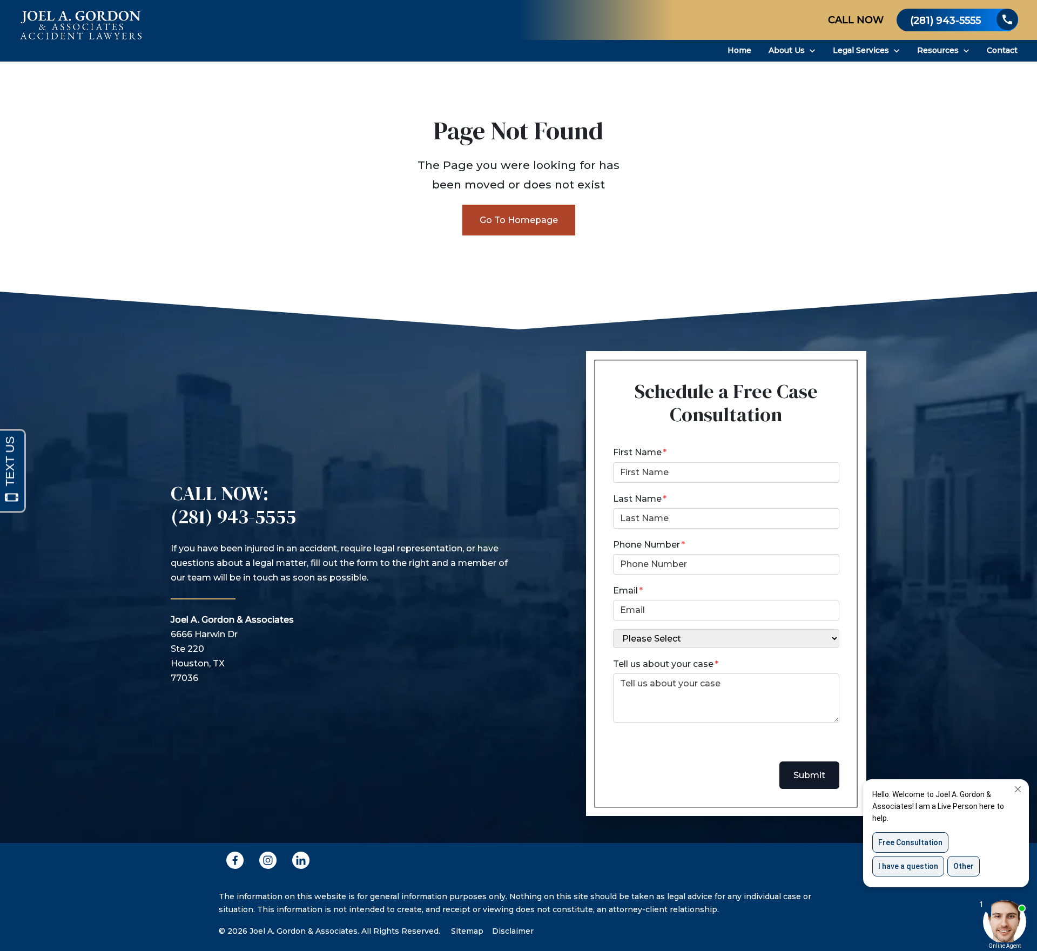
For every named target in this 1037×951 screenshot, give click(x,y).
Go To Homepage (519, 220)
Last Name (637, 499)
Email (625, 590)
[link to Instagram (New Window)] (268, 860)
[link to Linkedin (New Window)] (300, 860)
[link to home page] (81, 31)
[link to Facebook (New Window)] (235, 860)
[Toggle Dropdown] (812, 50)
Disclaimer (513, 931)
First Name (637, 452)
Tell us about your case (663, 664)
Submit (809, 775)
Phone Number (646, 544)
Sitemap (467, 931)
